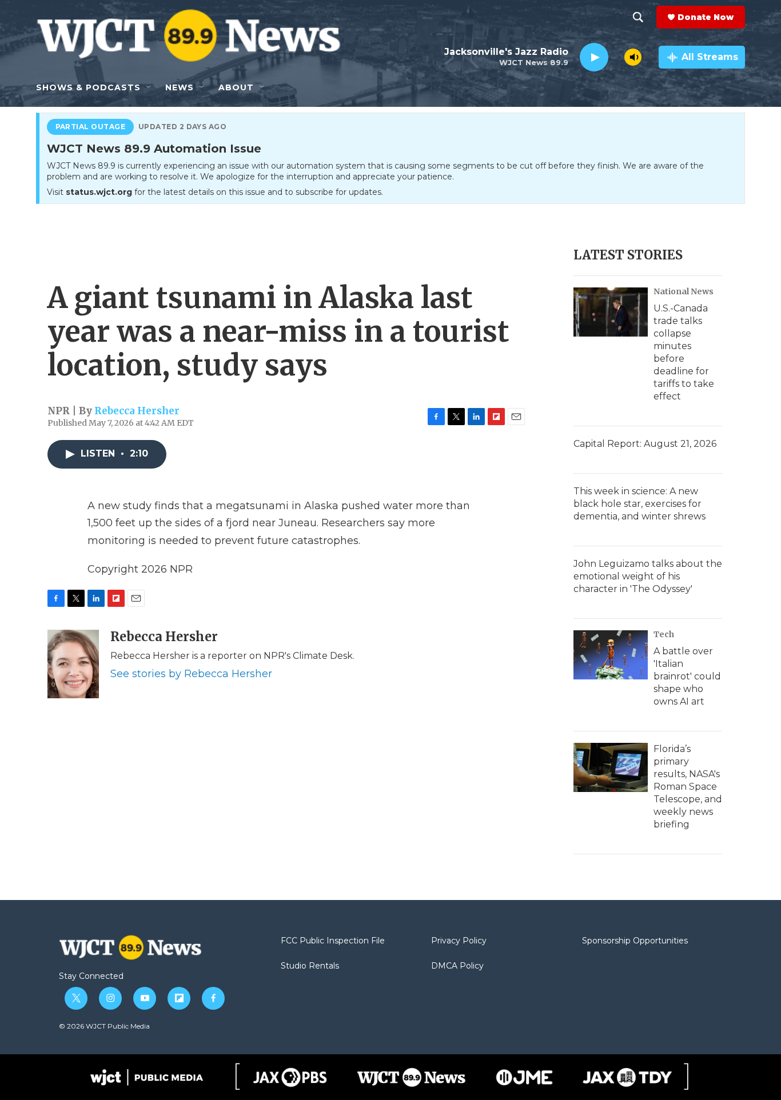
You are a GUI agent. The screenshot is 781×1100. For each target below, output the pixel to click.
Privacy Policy (459, 941)
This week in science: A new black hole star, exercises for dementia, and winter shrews (639, 504)
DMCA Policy (457, 966)
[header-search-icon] (638, 17)
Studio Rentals (310, 966)
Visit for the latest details (215, 192)
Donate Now (706, 17)
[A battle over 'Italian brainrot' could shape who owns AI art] (610, 654)
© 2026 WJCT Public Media (104, 1026)
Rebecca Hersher (137, 411)
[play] (594, 57)
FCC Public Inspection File (333, 941)
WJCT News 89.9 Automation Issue (154, 149)
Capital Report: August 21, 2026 (644, 443)
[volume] (632, 57)
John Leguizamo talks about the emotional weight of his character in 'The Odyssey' (647, 576)
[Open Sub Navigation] (149, 87)
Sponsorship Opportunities (635, 941)
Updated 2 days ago (182, 127)
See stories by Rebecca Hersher (191, 673)
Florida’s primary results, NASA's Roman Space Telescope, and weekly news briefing (688, 786)
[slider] (616, 57)
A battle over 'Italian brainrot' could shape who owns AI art (687, 676)
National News (684, 291)
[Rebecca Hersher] (73, 664)
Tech (664, 634)
